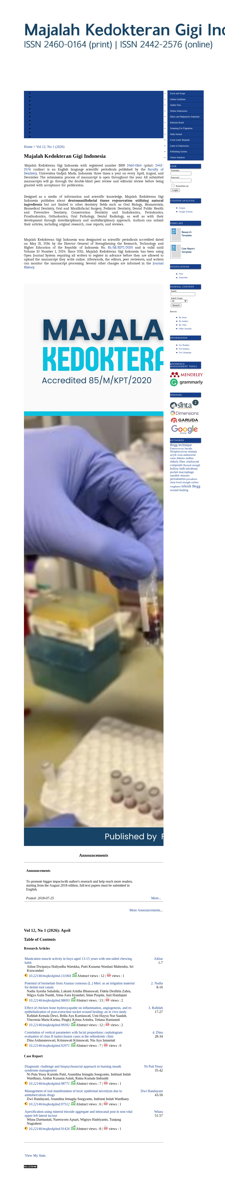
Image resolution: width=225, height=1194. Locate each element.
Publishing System (178, 151)
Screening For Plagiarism (181, 128)
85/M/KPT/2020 (120, 248)
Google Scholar (185, 211)
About (36, 97)
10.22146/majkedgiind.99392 (49, 1025)
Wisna (158, 1111)
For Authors (184, 349)
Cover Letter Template (180, 140)
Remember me (182, 186)
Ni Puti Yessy (153, 1066)
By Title (182, 325)
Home (35, 93)
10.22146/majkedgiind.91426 (49, 1129)
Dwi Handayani (152, 1091)
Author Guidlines (177, 99)
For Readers (184, 345)
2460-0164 (134, 165)
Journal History (40, 132)
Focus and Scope (177, 93)
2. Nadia (157, 983)
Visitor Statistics (177, 157)
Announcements (40, 121)
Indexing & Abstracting (44, 128)
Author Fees (175, 105)
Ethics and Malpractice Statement (185, 116)
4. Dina (157, 1032)
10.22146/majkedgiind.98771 (49, 1083)
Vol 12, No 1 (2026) (50, 147)
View (181, 274)
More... (156, 898)
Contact (36, 136)
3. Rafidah (155, 1008)
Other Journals (185, 328)
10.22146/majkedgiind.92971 (49, 1045)
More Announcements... (146, 910)
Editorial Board (177, 122)
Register (37, 105)
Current (36, 113)
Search (36, 109)
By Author (183, 321)
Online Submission (178, 111)
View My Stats (35, 1155)
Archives (37, 117)
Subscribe (183, 277)
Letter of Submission (179, 146)
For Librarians (185, 352)
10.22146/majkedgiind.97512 (49, 1104)
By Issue (183, 317)
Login (36, 101)
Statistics (37, 125)
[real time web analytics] (30, 1167)
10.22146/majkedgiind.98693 (49, 1000)
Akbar (158, 959)
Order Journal (176, 134)
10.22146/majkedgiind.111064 (50, 976)
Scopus (182, 208)
